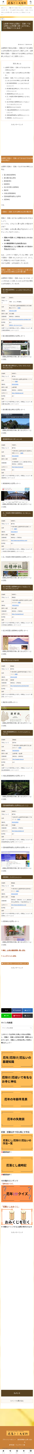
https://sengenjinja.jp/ (18, 614)
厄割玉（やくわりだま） (16, 325)
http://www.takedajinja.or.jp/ (18, 905)
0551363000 (15, 456)
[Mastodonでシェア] (13, 861)
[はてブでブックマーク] (13, 867)
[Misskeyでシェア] (28, 861)
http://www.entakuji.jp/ (18, 831)
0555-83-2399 (13, 310)
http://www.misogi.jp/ (17, 467)
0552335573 (14, 532)
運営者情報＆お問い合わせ (24, 1441)
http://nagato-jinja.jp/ (18, 759)
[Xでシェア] (5, 861)
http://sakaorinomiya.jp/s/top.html (19, 685)
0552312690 (13, 677)
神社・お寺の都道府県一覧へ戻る (14, 950)
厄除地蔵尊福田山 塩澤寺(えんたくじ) (18, 115)
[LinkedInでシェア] (17, 872)
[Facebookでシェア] (5, 867)
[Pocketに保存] (20, 867)
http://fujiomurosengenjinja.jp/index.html (20, 319)
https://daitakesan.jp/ (17, 393)
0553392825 (15, 750)
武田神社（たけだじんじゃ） (15, 118)
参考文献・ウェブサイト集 (17, 1445)
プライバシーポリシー (9, 1439)
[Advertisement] (17, 36)
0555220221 (15, 605)
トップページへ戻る (9, 956)
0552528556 (15, 822)
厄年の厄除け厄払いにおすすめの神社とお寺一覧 (15, 963)
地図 (19, 308)
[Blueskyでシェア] (20, 861)
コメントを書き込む (17, 1401)
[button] (27, 1015)
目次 (14, 63)
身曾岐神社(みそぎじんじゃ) (15, 94)
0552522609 (14, 894)
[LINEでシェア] (28, 867)
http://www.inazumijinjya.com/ (19, 540)
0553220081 (15, 384)
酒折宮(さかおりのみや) (14, 107)
